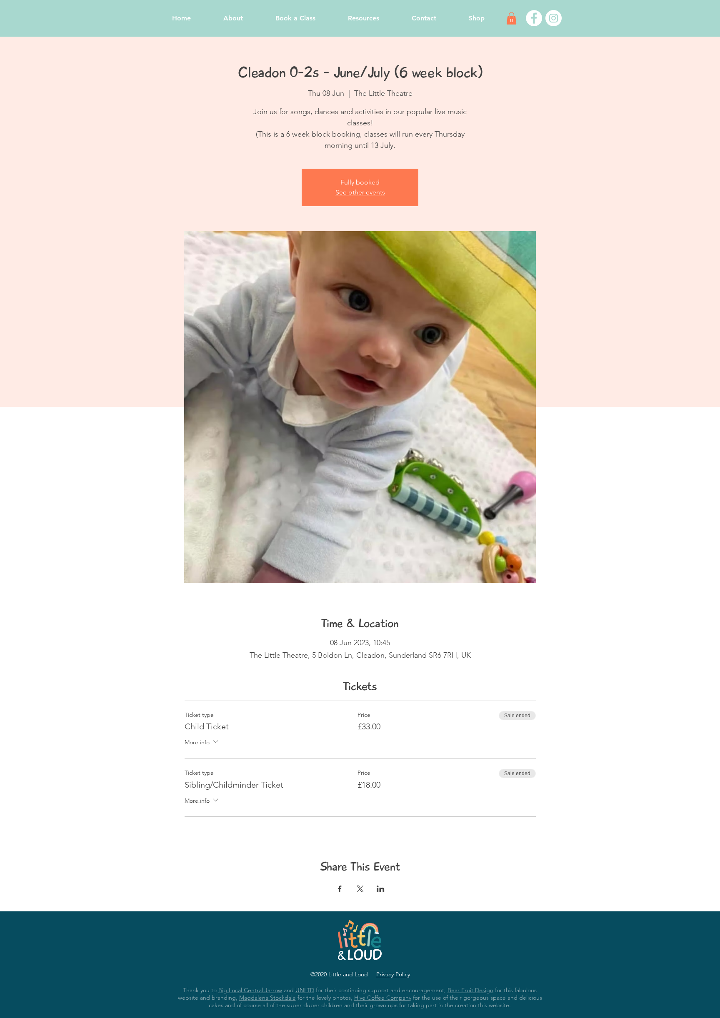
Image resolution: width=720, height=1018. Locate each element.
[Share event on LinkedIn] (381, 889)
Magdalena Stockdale (267, 997)
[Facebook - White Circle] (534, 18)
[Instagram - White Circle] (553, 18)
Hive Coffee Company (382, 997)
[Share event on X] (360, 889)
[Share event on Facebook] (340, 889)
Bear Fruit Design (470, 990)
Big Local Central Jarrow (250, 990)
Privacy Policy (393, 974)
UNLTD (304, 990)
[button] (511, 18)
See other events (360, 192)
